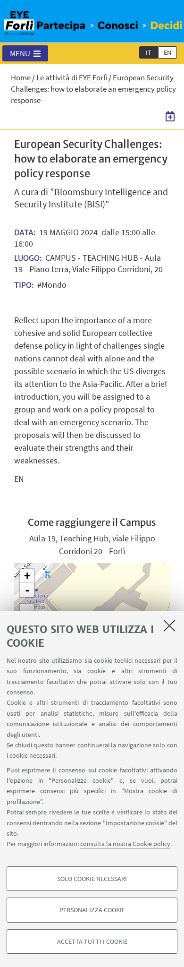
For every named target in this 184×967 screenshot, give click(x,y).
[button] (25, 53)
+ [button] (27, 576)
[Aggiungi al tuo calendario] (170, 116)
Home (21, 77)
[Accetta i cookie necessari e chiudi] (169, 625)
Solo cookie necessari (92, 878)
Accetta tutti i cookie (92, 941)
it (148, 52)
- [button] (27, 590)
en (167, 52)
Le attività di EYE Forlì (71, 77)
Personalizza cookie (92, 910)
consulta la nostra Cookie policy (125, 843)
